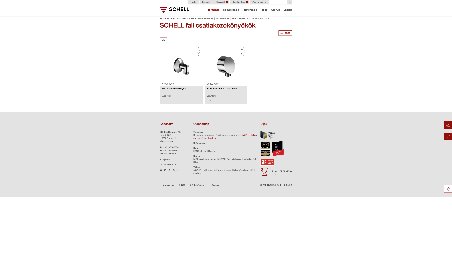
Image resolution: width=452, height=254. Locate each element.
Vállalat (288, 10)
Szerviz (275, 10)
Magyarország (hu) (259, 2)
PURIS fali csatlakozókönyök (222, 89)
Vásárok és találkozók (245, 159)
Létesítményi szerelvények (227, 135)
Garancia (231, 159)
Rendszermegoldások (203, 135)
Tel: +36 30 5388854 (169, 148)
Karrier (193, 2)
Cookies (215, 185)
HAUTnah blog (200, 151)
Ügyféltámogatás (212, 159)
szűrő (287, 33)
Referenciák (251, 10)
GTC (183, 185)
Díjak (195, 162)
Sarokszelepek (222, 19)
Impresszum (168, 185)
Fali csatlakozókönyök (174, 89)
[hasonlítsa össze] (198, 49)
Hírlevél (211, 151)
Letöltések (198, 159)
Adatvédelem (198, 185)
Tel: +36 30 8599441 (169, 151)
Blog (265, 10)
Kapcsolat (206, 2)
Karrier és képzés (214, 170)
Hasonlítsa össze (240, 2)
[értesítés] (198, 54)
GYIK (223, 159)
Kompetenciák (231, 10)
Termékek (214, 10)
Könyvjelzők (221, 2)
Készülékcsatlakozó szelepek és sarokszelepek (192, 19)
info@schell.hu (166, 160)
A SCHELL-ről (199, 170)
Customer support (168, 165)
